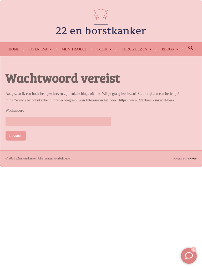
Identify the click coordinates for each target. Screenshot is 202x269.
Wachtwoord (15, 110)
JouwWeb (191, 158)
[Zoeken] (190, 48)
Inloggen (15, 135)
